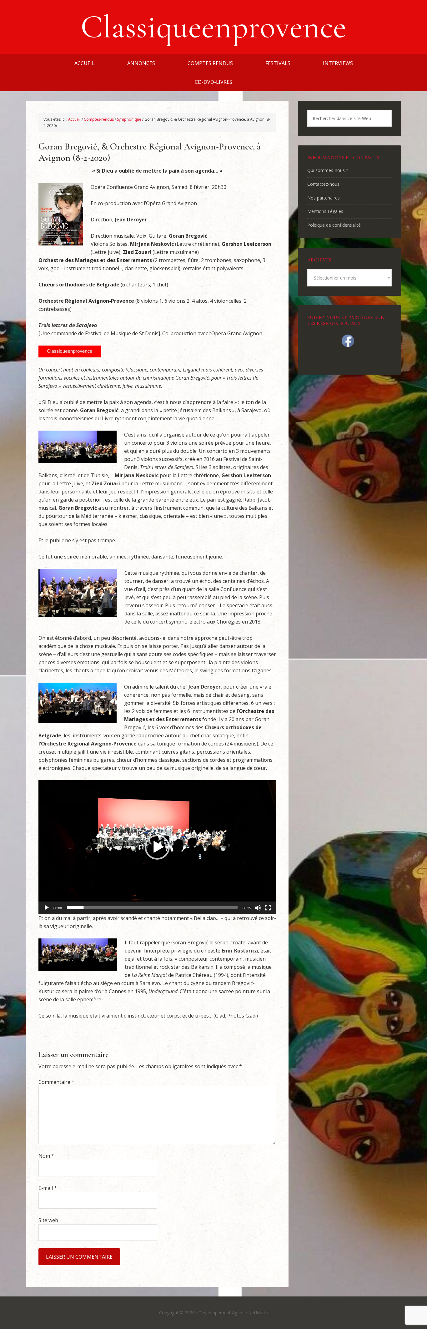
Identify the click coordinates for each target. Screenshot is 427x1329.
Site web (48, 1220)
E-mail (47, 1188)
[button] (157, 847)
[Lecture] (46, 908)
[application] (157, 847)
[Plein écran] (268, 908)
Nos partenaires (323, 198)
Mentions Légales (325, 211)
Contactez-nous (323, 184)
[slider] (152, 907)
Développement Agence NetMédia (233, 1313)
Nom (46, 1155)
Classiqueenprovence (213, 27)
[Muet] (258, 908)
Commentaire (56, 1082)
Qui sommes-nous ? (327, 170)
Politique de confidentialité (334, 225)
